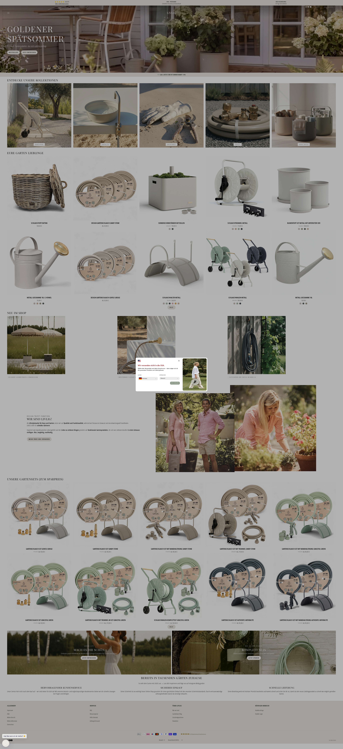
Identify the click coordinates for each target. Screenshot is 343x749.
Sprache (163, 375)
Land (140, 375)
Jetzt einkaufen (175, 383)
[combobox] (143, 379)
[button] (179, 361)
